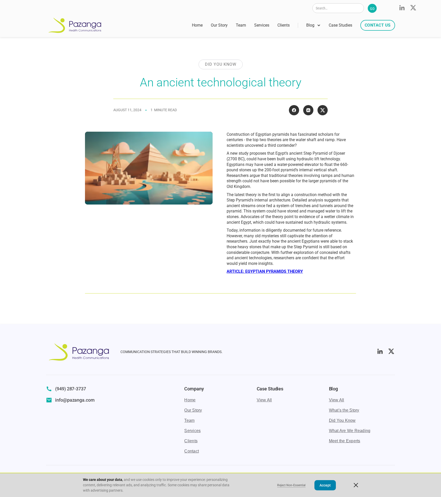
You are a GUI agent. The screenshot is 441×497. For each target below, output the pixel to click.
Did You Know (342, 420)
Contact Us (378, 25)
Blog (310, 25)
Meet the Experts (344, 441)
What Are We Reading (350, 430)
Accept (325, 485)
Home (197, 25)
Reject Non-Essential (291, 485)
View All (264, 400)
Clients (283, 25)
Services (261, 25)
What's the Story (344, 410)
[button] (313, 25)
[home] (75, 25)
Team (241, 25)
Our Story (219, 25)
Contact (191, 451)
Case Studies (340, 25)
